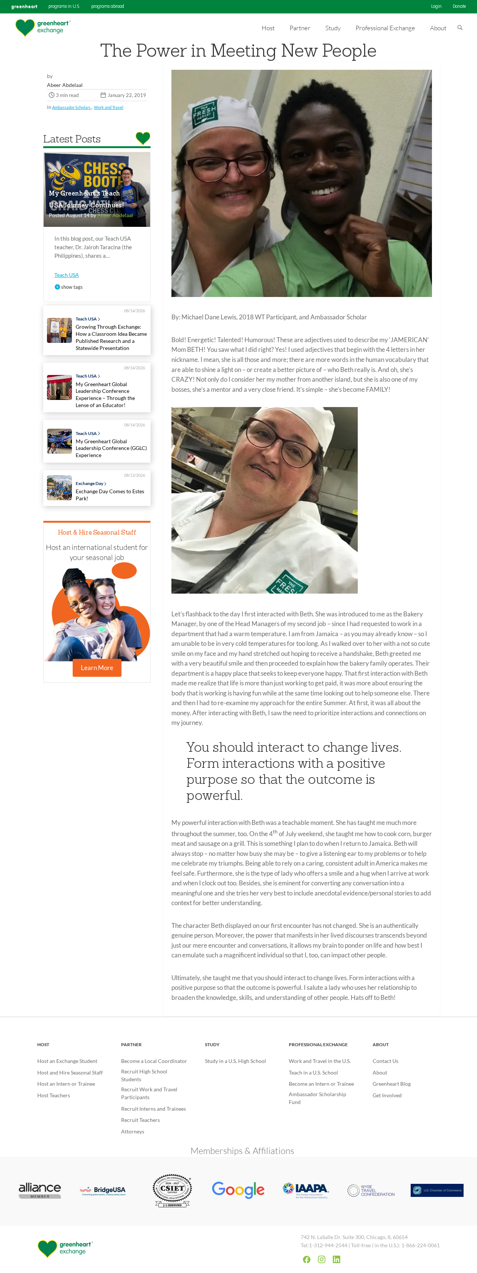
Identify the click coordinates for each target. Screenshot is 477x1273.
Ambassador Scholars (71, 107)
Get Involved (387, 1095)
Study (212, 1044)
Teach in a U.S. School (313, 1072)
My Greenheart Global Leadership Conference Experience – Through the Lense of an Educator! (105, 394)
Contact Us (385, 1061)
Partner (131, 1044)
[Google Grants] (238, 1191)
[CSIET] (172, 1191)
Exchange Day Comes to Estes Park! (110, 494)
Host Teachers (53, 1095)
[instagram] (321, 1259)
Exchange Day (89, 483)
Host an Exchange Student (67, 1061)
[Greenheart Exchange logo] (43, 28)
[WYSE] (371, 1191)
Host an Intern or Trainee (66, 1083)
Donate (459, 6)
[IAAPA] (304, 1191)
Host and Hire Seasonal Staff (70, 1072)
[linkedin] (336, 1259)
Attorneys (132, 1131)
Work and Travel (108, 107)
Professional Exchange (318, 1044)
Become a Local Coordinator (154, 1061)
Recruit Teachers (140, 1120)
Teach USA (66, 275)
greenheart (24, 6)
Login (436, 6)
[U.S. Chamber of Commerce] (437, 1191)
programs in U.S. (64, 6)
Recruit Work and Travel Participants (149, 1093)
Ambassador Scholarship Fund (317, 1098)
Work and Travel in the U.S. (320, 1061)
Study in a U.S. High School (235, 1061)
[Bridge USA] (106, 1191)
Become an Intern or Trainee (321, 1083)
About (381, 1044)
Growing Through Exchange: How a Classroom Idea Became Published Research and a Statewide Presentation (111, 337)
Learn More (97, 668)
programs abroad (107, 6)
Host (43, 1044)
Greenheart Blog (392, 1083)
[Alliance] (39, 1191)
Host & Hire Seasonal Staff (97, 533)
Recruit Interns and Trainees (153, 1108)
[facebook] (306, 1259)
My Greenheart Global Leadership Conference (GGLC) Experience (111, 448)
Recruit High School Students (144, 1075)
